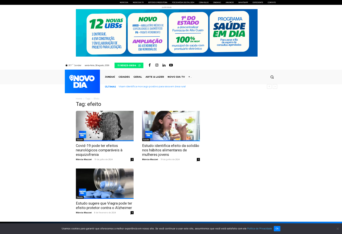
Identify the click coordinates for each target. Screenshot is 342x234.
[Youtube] (171, 65)
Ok (277, 228)
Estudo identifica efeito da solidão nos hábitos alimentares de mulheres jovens (170, 150)
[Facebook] (149, 65)
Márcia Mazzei (84, 159)
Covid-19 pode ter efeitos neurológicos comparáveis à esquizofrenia (99, 150)
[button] (272, 77)
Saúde (80, 139)
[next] (275, 86)
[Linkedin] (164, 65)
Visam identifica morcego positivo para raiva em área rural (152, 86)
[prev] (269, 86)
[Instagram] (156, 65)
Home (79, 98)
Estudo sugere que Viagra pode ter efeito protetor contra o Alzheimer (104, 205)
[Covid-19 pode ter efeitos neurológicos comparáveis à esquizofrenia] (105, 126)
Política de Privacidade (259, 228)
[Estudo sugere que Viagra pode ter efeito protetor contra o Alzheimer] (105, 183)
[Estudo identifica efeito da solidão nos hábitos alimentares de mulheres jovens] (171, 126)
